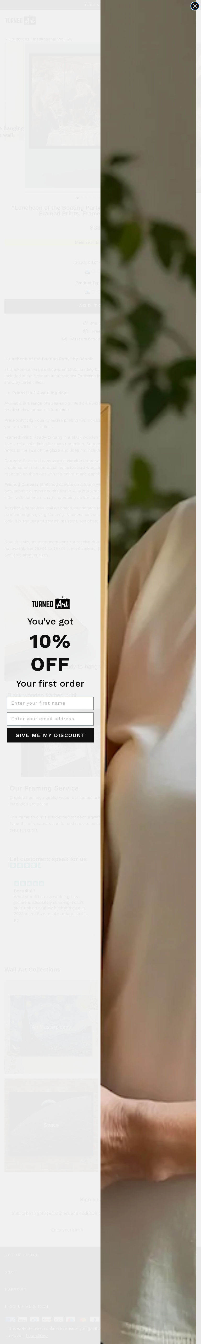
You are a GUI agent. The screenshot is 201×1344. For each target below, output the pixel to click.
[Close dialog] (195, 6)
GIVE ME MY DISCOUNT (50, 735)
